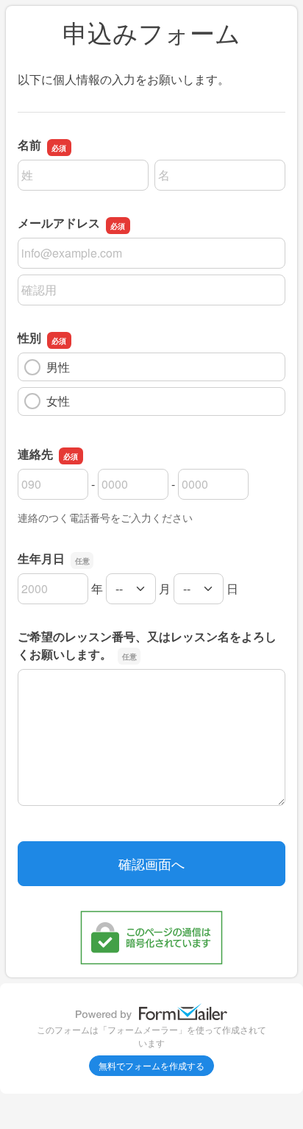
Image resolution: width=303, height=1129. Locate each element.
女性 (58, 400)
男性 (58, 366)
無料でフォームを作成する (151, 1065)
